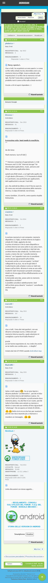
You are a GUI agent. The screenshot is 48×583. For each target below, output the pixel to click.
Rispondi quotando (37, 94)
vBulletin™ (23, 574)
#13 (41, 208)
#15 (41, 361)
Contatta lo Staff (31, 563)
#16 (41, 427)
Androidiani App (36, 351)
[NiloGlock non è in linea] (15, 444)
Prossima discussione (34, 557)
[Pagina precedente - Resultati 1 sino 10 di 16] (42, 14)
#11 (41, 39)
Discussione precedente (14, 557)
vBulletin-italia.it (32, 579)
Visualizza (37, 35)
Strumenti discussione (24, 35)
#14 (41, 300)
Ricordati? (22, 21)
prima (38, 14)
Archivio (40, 566)
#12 (41, 111)
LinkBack (11, 35)
